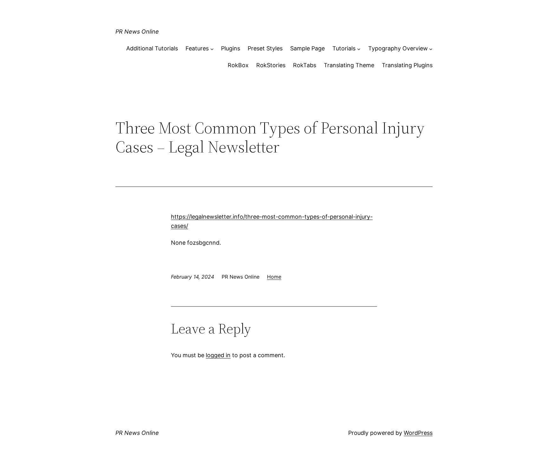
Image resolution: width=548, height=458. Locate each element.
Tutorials (344, 48)
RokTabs (304, 65)
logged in (218, 355)
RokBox (238, 65)
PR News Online (137, 31)
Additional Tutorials (152, 48)
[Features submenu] (212, 48)
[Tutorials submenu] (359, 48)
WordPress (418, 432)
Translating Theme (349, 65)
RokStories (270, 65)
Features (197, 48)
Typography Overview (398, 48)
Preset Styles (265, 48)
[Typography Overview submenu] (431, 48)
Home (274, 277)
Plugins (230, 48)
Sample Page (307, 48)
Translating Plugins (407, 65)
